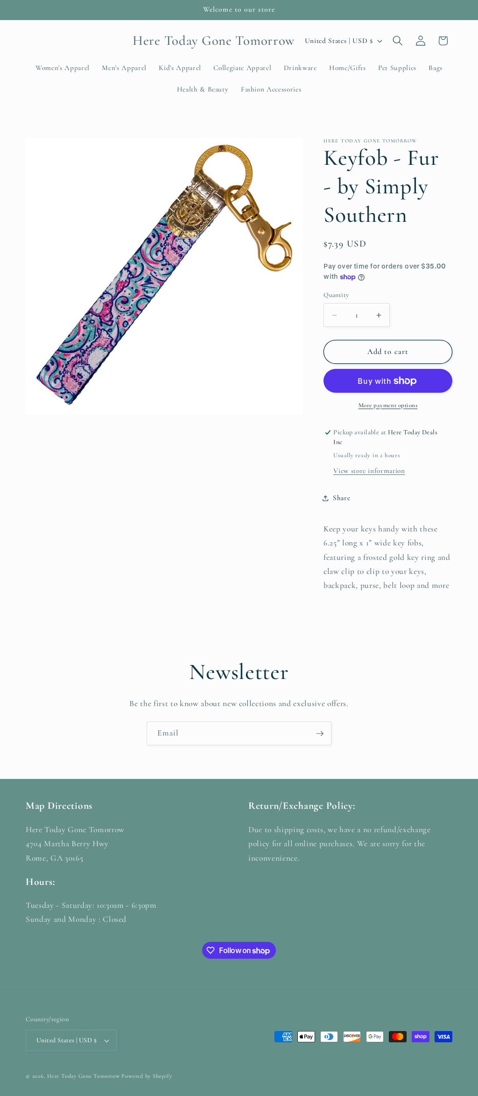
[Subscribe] (320, 733)
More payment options (388, 405)
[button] (398, 40)
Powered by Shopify (146, 1076)
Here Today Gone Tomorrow (83, 1076)
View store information (369, 471)
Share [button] (341, 498)
